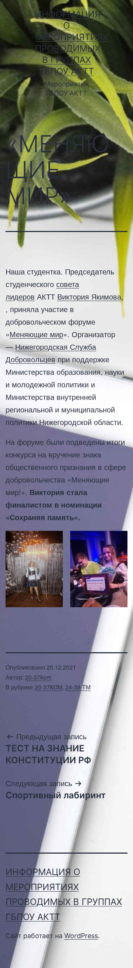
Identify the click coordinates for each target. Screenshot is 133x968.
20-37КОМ (48, 687)
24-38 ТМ (78, 687)
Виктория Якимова (89, 296)
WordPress (81, 936)
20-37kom (38, 677)
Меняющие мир (36, 334)
